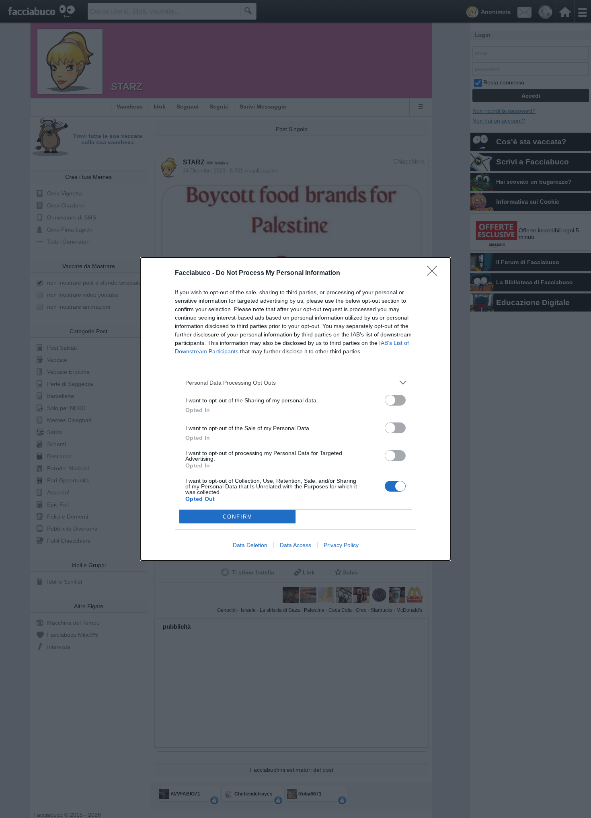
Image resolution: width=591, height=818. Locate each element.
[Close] (434, 273)
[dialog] (295, 409)
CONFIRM (237, 517)
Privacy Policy (341, 545)
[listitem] (295, 382)
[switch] (395, 400)
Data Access (295, 545)
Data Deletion (250, 545)
